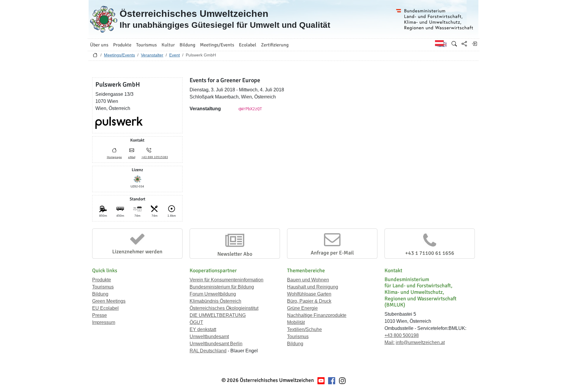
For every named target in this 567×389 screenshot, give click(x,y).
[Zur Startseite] (95, 56)
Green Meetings (109, 301)
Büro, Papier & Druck (309, 301)
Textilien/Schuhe (304, 329)
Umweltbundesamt (209, 336)
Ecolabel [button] (247, 45)
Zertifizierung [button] (275, 45)
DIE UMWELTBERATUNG (218, 315)
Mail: (389, 342)
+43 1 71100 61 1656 (429, 253)
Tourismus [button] (146, 45)
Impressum (103, 322)
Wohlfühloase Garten (309, 293)
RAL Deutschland (208, 350)
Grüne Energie (302, 308)
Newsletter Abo (234, 254)
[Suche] (454, 43)
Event (174, 55)
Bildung (100, 293)
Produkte (101, 279)
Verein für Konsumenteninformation (226, 279)
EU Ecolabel (105, 308)
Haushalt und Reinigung (312, 286)
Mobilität (296, 322)
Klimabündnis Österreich (215, 301)
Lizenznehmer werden (137, 251)
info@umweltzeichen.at (420, 342)
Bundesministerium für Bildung (222, 286)
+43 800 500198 (401, 335)
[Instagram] (342, 380)
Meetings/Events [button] (217, 45)
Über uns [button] (99, 45)
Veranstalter (152, 55)
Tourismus (103, 286)
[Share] (464, 43)
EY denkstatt (203, 329)
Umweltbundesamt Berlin (216, 343)
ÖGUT (196, 322)
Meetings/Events (119, 55)
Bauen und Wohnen (308, 279)
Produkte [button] (122, 45)
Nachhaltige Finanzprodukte (316, 315)
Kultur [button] (168, 45)
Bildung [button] (187, 45)
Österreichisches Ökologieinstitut (224, 308)
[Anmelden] (474, 43)
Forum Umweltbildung (213, 293)
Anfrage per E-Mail (332, 252)
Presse (99, 315)
